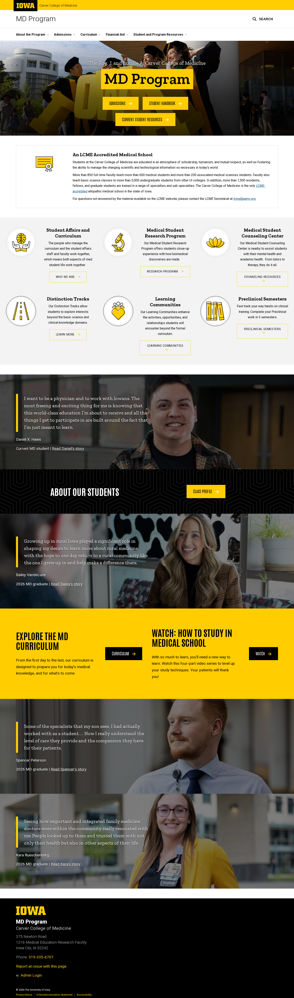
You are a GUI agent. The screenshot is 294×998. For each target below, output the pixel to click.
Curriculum (121, 653)
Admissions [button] (63, 34)
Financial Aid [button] (115, 34)
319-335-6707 (41, 957)
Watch (261, 653)
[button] (262, 19)
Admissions (117, 103)
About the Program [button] (30, 34)
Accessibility (84, 994)
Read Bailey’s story (66, 584)
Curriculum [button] (88, 34)
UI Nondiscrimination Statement (54, 994)
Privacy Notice (24, 994)
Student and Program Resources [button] (158, 34)
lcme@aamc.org (244, 199)
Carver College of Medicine (58, 5)
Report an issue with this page (41, 966)
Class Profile (203, 491)
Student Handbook (162, 103)
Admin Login (31, 975)
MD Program (36, 18)
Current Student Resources (142, 119)
